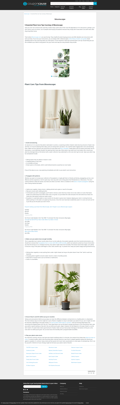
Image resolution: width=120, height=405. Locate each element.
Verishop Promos (53, 359)
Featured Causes (63, 391)
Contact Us (81, 386)
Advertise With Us (63, 388)
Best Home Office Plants (31, 231)
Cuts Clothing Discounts (32, 362)
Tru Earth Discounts (76, 350)
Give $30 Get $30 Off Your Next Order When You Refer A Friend (41, 219)
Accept (87, 402)
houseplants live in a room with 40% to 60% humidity (52, 243)
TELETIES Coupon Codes (32, 347)
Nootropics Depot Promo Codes (34, 353)
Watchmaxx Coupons (76, 362)
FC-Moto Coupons (30, 365)
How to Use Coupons (83, 388)
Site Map (62, 393)
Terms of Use (5, 402)
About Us (62, 386)
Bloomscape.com (36, 37)
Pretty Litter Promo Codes (32, 359)
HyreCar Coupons (75, 359)
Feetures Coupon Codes (77, 347)
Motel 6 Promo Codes (76, 353)
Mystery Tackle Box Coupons (55, 350)
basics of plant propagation (81, 181)
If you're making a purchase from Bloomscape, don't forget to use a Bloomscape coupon (48, 207)
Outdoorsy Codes (30, 350)
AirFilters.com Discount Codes (56, 353)
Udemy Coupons (75, 356)
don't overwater (64, 148)
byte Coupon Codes (53, 356)
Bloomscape (26, 13)
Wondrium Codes (53, 347)
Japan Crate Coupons (31, 356)
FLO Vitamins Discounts (54, 365)
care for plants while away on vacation (61, 322)
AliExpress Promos (53, 362)
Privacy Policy (13, 402)
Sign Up (44, 386)
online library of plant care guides (78, 39)
